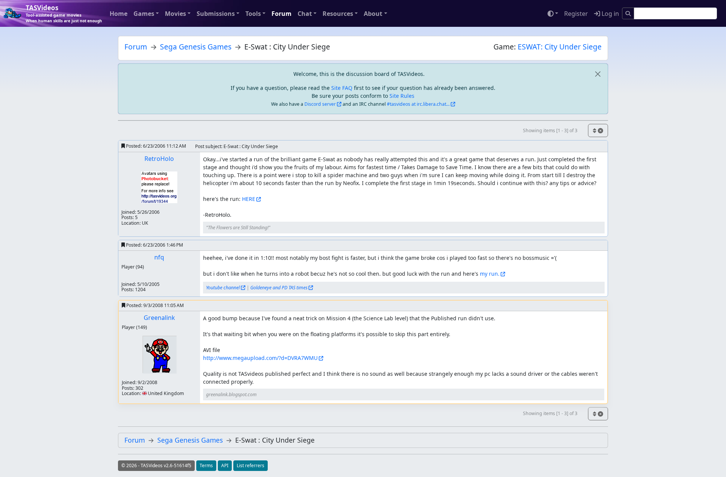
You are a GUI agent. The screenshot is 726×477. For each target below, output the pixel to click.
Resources (338, 13)
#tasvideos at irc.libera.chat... (418, 104)
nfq (159, 257)
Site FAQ (341, 87)
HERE (248, 198)
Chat (305, 13)
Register (576, 13)
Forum (281, 13)
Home (118, 13)
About (373, 13)
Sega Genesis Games (195, 47)
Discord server (320, 104)
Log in (609, 13)
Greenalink (159, 317)
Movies (175, 13)
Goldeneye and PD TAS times (278, 287)
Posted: (155, 146)
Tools (253, 13)
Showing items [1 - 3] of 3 (550, 130)
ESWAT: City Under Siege (560, 47)
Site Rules (401, 95)
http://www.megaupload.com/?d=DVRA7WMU (260, 357)
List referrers (250, 465)
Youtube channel (223, 287)
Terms (206, 465)
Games (143, 13)
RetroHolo (159, 158)
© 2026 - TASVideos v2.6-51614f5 (156, 465)
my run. (490, 273)
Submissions (216, 13)
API (224, 465)
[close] (598, 74)
